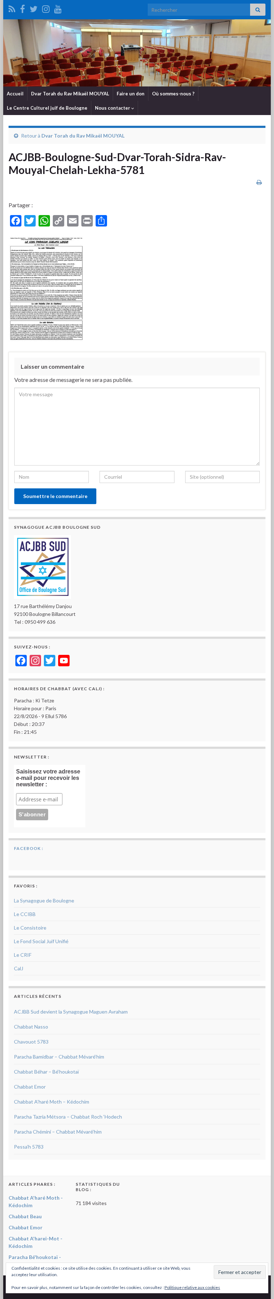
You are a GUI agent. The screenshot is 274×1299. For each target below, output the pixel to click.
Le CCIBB (25, 914)
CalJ (18, 968)
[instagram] (46, 8)
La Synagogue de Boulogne (44, 900)
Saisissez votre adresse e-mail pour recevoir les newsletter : (48, 777)
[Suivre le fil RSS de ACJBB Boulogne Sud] (12, 8)
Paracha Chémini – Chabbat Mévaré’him (58, 1132)
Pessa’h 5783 (29, 1147)
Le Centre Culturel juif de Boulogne (47, 108)
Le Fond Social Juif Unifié (41, 941)
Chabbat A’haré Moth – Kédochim (51, 1102)
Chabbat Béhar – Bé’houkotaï (46, 1072)
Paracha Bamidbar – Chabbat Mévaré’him (59, 1057)
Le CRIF (22, 955)
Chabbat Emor (30, 1087)
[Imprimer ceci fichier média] (259, 182)
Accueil (15, 93)
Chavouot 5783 (31, 1042)
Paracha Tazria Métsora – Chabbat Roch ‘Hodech (68, 1117)
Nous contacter (113, 108)
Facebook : (28, 848)
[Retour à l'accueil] (137, 52)
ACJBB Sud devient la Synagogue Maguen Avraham (71, 1012)
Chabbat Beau (25, 1216)
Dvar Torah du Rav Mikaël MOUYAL (70, 93)
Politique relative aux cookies (192, 1287)
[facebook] (22, 8)
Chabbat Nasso (31, 1027)
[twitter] (33, 8)
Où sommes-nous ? (173, 93)
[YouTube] (58, 8)
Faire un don (130, 93)
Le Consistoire (30, 928)
